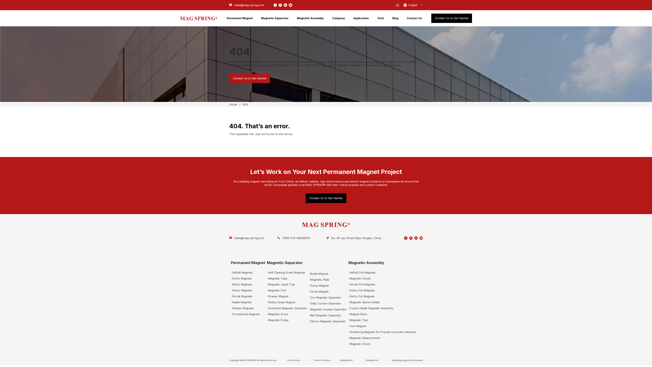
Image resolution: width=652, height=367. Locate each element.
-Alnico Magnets (241, 290)
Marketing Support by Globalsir (407, 360)
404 (245, 104)
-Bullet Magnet (318, 273)
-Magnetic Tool (358, 320)
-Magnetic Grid (276, 290)
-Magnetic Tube (277, 278)
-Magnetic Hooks (359, 278)
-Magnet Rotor (357, 314)
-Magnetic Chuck (359, 344)
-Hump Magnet (319, 285)
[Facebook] (275, 5)
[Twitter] (280, 5)
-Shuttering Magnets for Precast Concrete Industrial (382, 332)
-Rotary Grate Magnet (281, 302)
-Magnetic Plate (319, 279)
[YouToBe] (290, 5)
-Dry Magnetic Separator (325, 297)
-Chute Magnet (318, 291)
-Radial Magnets (241, 302)
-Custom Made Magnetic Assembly (370, 308)
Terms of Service (322, 360)
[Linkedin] (285, 5)
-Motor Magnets (241, 284)
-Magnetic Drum (277, 314)
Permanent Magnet (248, 262)
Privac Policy (293, 360)
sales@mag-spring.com (249, 5)
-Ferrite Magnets (241, 296)
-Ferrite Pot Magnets (361, 284)
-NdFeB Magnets (242, 272)
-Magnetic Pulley (278, 320)
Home (233, 104)
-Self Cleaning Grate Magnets (286, 272)
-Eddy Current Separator (325, 303)
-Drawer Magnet (277, 296)
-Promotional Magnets (245, 314)
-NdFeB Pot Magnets (361, 272)
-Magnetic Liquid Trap (281, 284)
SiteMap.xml (372, 360)
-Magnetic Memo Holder (364, 302)
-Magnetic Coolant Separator (328, 309)
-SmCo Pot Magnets (361, 296)
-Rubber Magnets (242, 308)
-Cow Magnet (357, 326)
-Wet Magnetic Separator (325, 315)
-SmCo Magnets (241, 278)
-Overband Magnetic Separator (287, 308)
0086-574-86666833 (296, 238)
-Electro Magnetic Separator (327, 321)
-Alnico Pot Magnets (361, 290)
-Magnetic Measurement (364, 338)
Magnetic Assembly (366, 262)
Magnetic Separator (285, 262)
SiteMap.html (346, 360)
